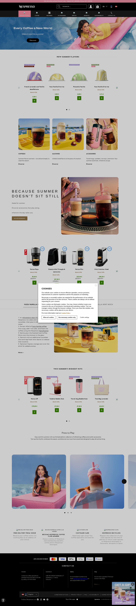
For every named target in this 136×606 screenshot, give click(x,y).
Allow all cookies (48, 317)
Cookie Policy (65, 313)
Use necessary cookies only (67, 317)
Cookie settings (84, 317)
